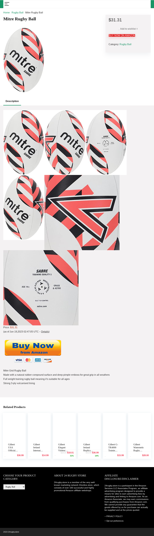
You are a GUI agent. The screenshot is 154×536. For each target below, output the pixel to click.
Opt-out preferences (115, 521)
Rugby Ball (17, 12)
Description (12, 101)
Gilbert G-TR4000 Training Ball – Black (113, 450)
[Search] (146, 4)
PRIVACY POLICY (114, 516)
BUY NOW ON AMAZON (122, 35)
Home (6, 12)
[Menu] (7, 4)
